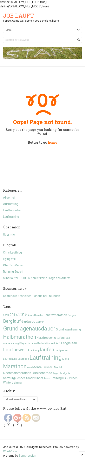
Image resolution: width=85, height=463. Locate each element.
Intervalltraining (11, 343)
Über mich (9, 234)
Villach (73, 378)
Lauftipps (23, 358)
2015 (22, 314)
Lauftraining (11, 216)
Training (56, 378)
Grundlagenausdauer (29, 328)
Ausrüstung (10, 204)
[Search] (79, 40)
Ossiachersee (42, 373)
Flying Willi (9, 259)
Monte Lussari (42, 367)
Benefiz (38, 315)
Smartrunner (34, 378)
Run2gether (65, 373)
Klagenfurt (25, 343)
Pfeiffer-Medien (13, 265)
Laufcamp (34, 350)
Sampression (27, 455)
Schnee (20, 378)
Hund (67, 338)
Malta (65, 358)
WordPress (10, 451)
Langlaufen (69, 343)
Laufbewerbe (12, 210)
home (52, 142)
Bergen (72, 315)
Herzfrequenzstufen (50, 337)
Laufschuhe (10, 358)
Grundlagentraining (68, 329)
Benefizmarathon (55, 315)
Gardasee (28, 321)
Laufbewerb (16, 349)
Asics (31, 315)
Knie (34, 343)
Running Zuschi (13, 271)
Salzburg (9, 378)
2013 (6, 315)
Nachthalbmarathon (17, 373)
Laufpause (61, 350)
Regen (56, 373)
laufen (47, 349)
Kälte (40, 343)
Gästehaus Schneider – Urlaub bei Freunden (31, 296)
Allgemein (9, 197)
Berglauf (12, 321)
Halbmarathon (19, 337)
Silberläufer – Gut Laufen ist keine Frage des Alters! (36, 278)
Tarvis (47, 378)
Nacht (58, 367)
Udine (65, 378)
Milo (29, 367)
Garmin (40, 321)
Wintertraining (12, 382)
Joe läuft (18, 15)
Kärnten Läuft (52, 343)
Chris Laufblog (12, 252)
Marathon (15, 366)
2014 (13, 315)
